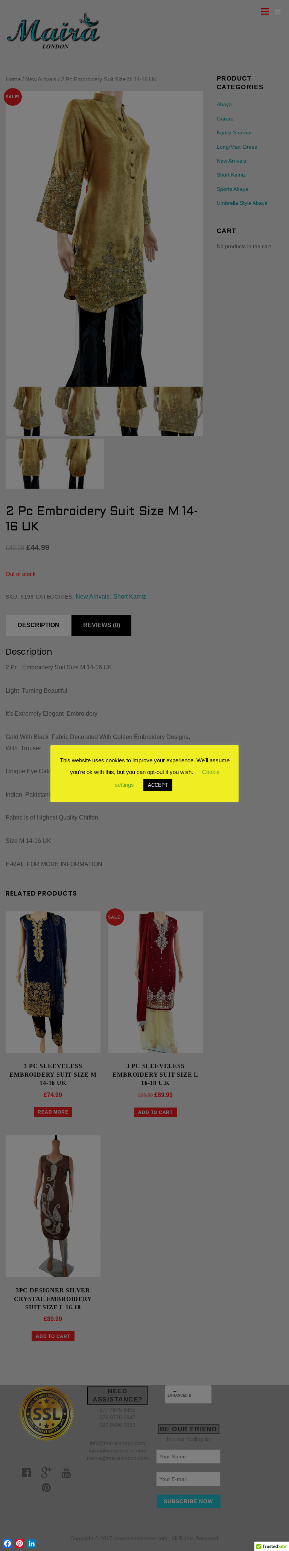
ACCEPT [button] (158, 785)
